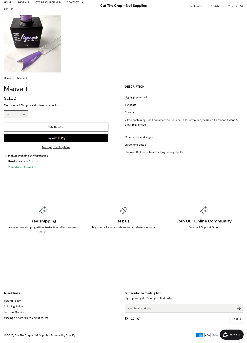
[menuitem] (8, 2)
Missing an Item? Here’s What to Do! (26, 318)
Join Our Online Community (204, 221)
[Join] (239, 309)
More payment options (56, 147)
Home (7, 78)
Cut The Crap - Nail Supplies (32, 335)
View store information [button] (22, 167)
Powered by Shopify (63, 335)
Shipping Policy (13, 306)
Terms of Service (14, 312)
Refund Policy (12, 300)
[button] (197, 6)
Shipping (26, 105)
